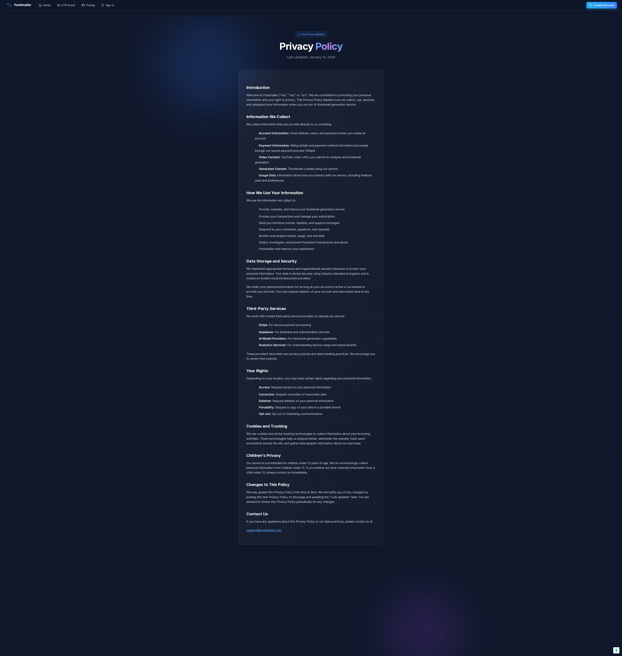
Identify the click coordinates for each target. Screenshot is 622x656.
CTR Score (68, 5)
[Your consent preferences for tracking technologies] (616, 650)
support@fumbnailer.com (264, 530)
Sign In (110, 5)
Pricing (90, 5)
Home (47, 5)
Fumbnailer (22, 5)
